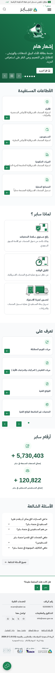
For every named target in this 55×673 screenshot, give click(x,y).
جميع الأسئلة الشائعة (17, 562)
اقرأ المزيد (43, 71)
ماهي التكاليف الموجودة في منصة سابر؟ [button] (29, 548)
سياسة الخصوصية (18, 641)
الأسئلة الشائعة (47, 630)
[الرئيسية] (27, 8)
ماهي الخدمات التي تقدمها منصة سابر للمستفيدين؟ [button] (30, 539)
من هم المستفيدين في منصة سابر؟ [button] (32, 529)
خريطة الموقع (33, 630)
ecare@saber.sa (18, 607)
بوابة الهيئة (40, 641)
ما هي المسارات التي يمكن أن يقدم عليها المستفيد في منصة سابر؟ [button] (29, 521)
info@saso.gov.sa (45, 618)
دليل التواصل (10, 630)
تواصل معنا (21, 630)
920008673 (48, 607)
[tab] (27, 521)
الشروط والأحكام (30, 641)
